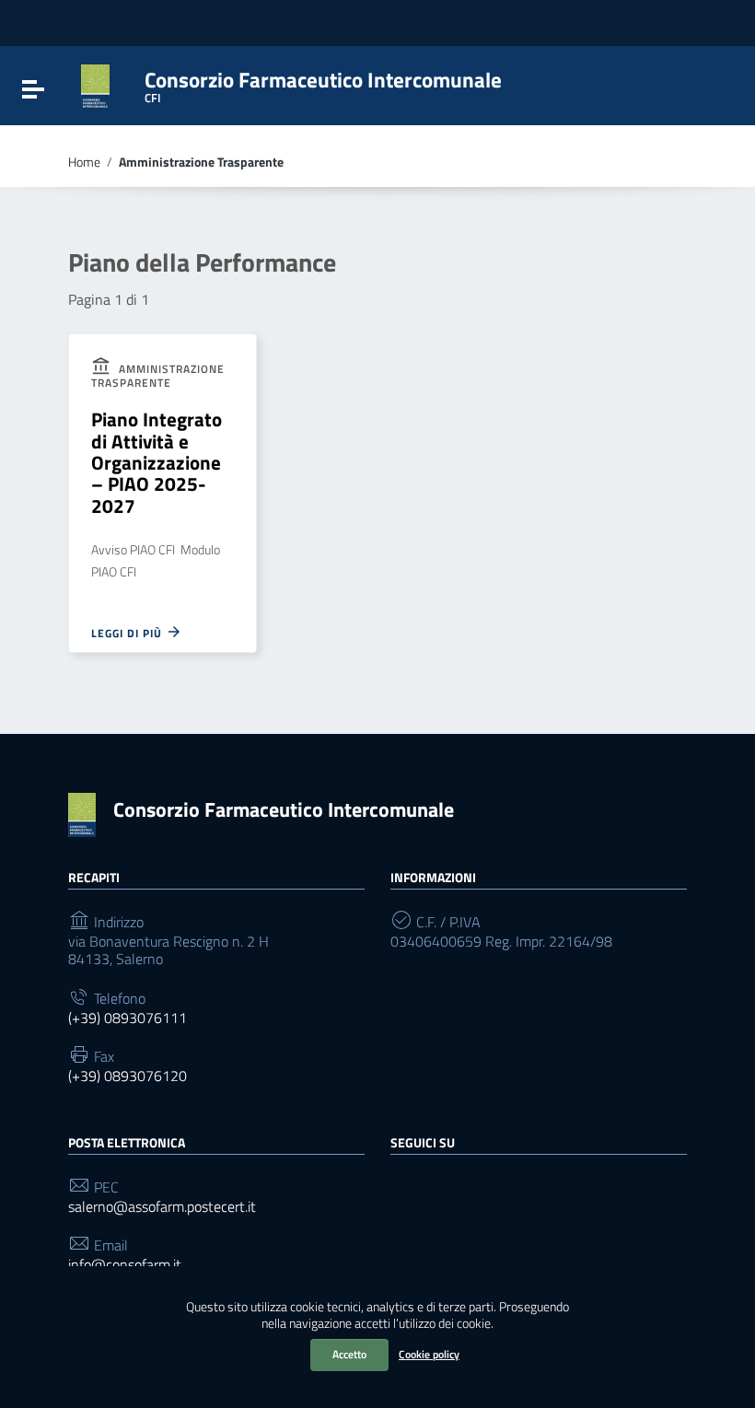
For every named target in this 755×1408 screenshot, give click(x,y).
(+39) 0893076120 (127, 1076)
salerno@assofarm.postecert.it (162, 1207)
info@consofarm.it (124, 1265)
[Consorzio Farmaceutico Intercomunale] (95, 86)
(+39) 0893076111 (127, 1018)
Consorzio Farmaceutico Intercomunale (283, 809)
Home (84, 162)
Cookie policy (429, 1354)
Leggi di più (128, 632)
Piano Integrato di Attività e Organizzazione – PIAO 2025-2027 (156, 462)
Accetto (349, 1354)
